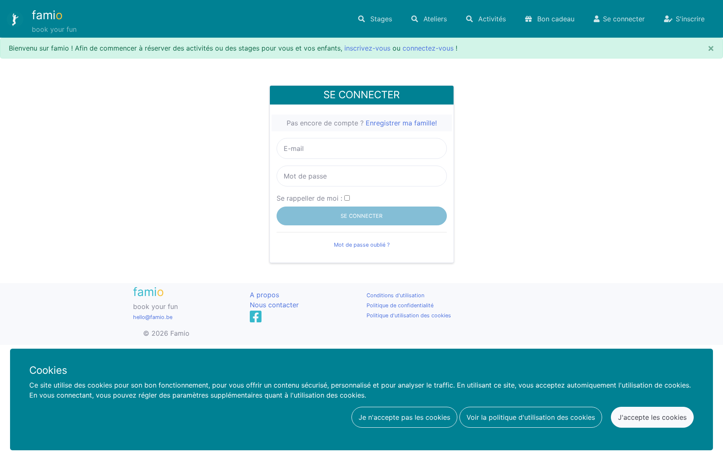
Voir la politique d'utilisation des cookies (531, 417)
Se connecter (624, 19)
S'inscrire (690, 19)
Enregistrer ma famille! (401, 123)
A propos (264, 295)
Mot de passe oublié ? (362, 245)
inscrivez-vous (367, 48)
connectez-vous (428, 48)
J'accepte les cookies (652, 417)
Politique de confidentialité (400, 305)
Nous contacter (274, 305)
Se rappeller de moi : (309, 198)
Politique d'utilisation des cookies (409, 315)
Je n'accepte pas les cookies (404, 417)
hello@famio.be (152, 317)
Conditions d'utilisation (395, 295)
